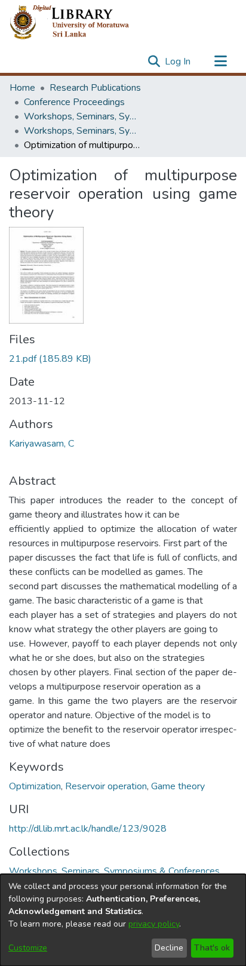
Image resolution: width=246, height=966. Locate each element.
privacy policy (153, 924)
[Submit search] (153, 61)
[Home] (79, 23)
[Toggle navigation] (220, 61)
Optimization (35, 786)
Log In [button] (178, 61)
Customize (27, 947)
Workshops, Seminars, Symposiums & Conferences (83, 116)
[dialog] (123, 920)
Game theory (178, 786)
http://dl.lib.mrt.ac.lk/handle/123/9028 (88, 828)
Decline (169, 947)
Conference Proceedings (74, 102)
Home (22, 87)
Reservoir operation (106, 786)
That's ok (212, 947)
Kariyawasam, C (41, 443)
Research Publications (95, 87)
